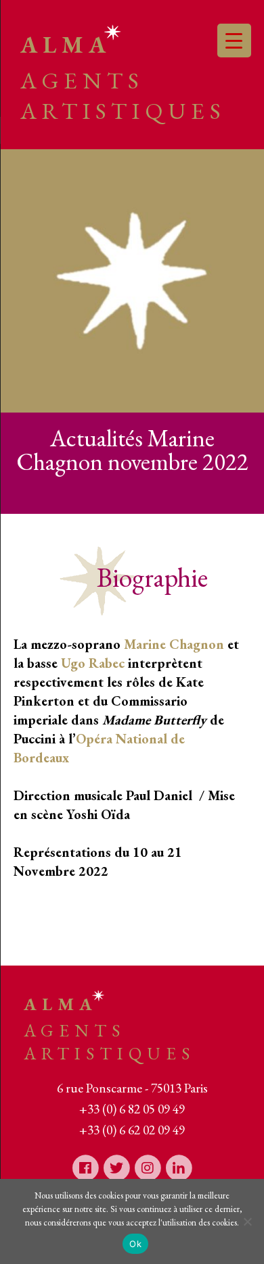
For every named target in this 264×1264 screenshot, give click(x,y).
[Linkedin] (178, 1167)
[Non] (247, 1221)
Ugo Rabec (93, 663)
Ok (135, 1243)
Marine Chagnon (174, 644)
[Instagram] (147, 1167)
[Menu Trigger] (234, 40)
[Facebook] (85, 1167)
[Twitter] (116, 1167)
